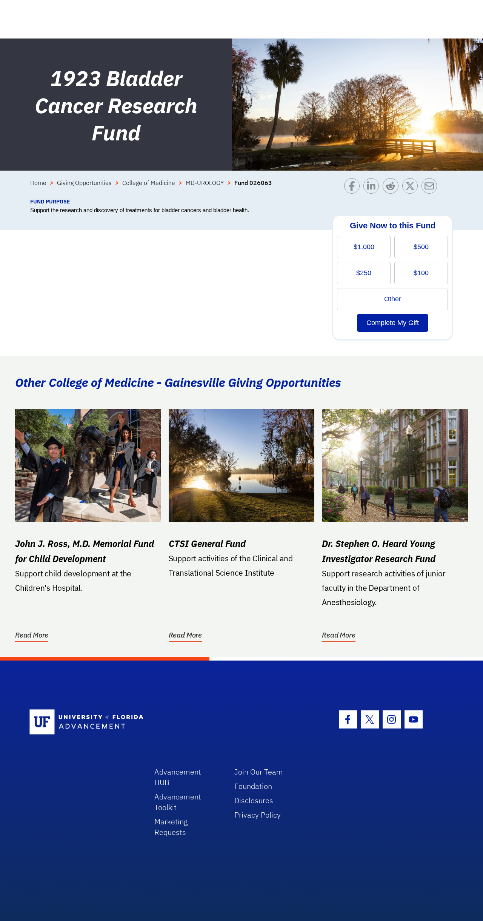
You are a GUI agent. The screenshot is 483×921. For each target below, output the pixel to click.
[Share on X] (411, 187)
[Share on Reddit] (392, 187)
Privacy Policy (257, 815)
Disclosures (253, 800)
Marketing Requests (171, 826)
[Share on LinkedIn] (373, 187)
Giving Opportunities (84, 182)
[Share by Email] (431, 187)
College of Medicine (148, 182)
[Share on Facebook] (353, 187)
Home (38, 182)
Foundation (253, 786)
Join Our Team (258, 772)
